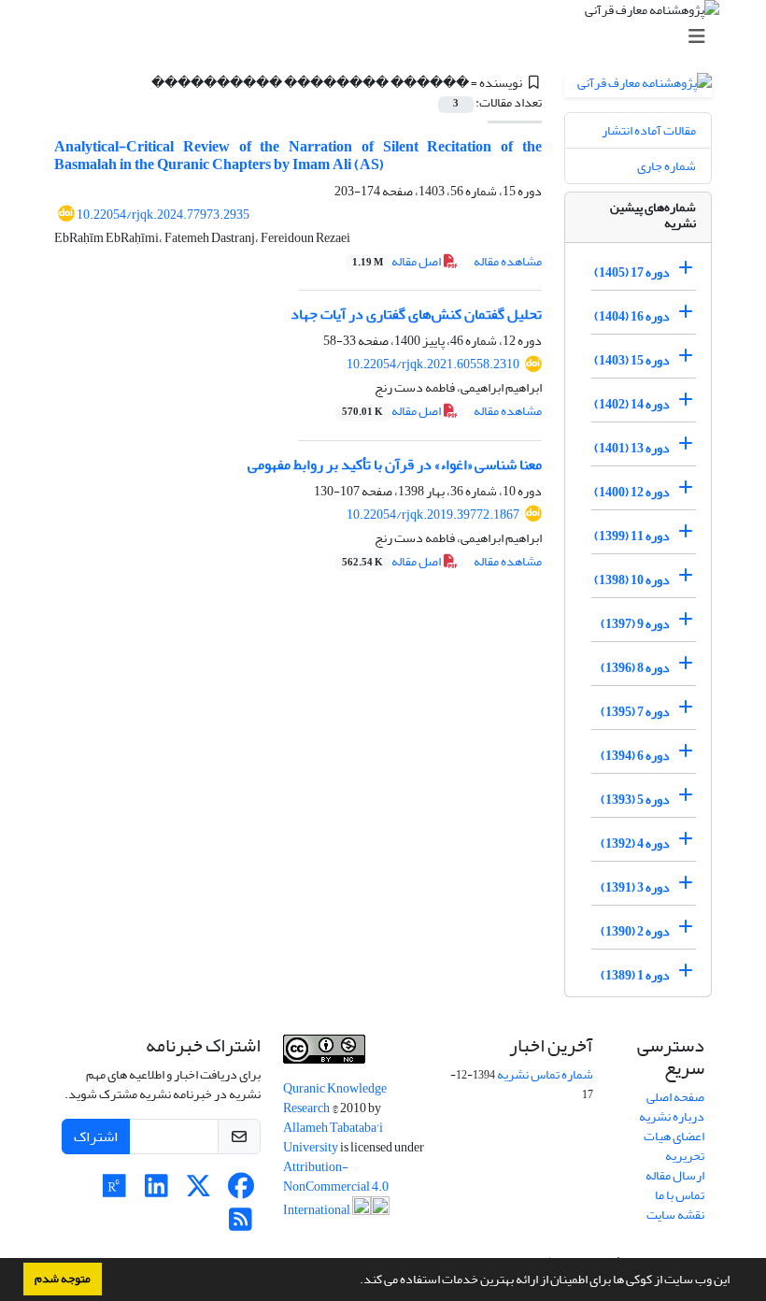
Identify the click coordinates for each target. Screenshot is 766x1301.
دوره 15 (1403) (632, 360)
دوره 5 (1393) (635, 799)
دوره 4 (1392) (635, 843)
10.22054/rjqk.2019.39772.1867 (433, 514)
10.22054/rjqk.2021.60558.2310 (433, 364)
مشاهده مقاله (508, 261)
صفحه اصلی (675, 1096)
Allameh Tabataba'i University (333, 1137)
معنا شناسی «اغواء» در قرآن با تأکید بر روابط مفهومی (395, 464)
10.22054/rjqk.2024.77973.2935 (163, 214)
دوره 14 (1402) (632, 404)
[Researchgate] (114, 1191)
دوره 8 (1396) (635, 667)
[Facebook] (240, 1191)
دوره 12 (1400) (632, 492)
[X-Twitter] (198, 1191)
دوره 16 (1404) (632, 316)
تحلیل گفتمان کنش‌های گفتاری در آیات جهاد (416, 314)
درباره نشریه (671, 1116)
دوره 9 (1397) (635, 623)
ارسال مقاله (674, 1175)
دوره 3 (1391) (635, 887)
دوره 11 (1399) (632, 536)
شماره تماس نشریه (545, 1074)
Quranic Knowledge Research (335, 1098)
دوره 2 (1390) (635, 931)
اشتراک (96, 1136)
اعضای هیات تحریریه (674, 1145)
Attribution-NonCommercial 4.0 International (336, 1188)
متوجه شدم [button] (63, 1278)
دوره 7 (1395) (635, 711)
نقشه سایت (675, 1214)
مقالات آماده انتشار (649, 130)
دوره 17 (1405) (632, 272)
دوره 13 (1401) (632, 448)
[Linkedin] (156, 1191)
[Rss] (240, 1224)
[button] (355, 1281)
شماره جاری (666, 166)
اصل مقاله (397, 261)
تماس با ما (679, 1195)
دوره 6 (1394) (635, 755)
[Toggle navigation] (388, 36)
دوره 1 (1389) (635, 975)
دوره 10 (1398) (632, 580)
